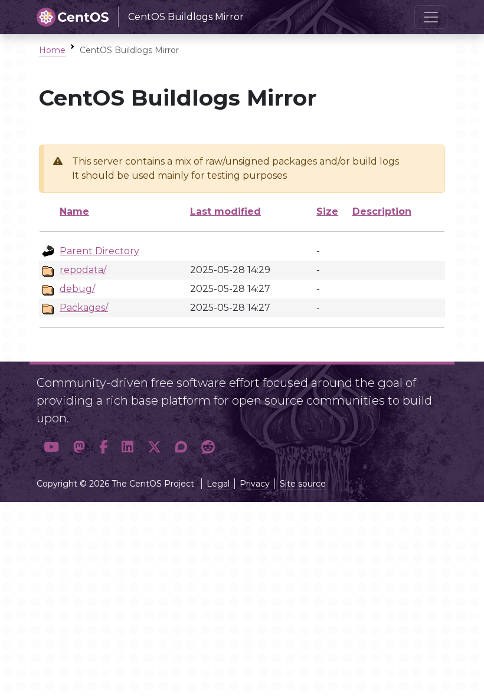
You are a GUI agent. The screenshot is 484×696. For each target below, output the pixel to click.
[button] (51, 446)
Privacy (255, 483)
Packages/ (84, 307)
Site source (303, 483)
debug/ (77, 288)
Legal (218, 483)
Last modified (225, 211)
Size (327, 211)
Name (74, 211)
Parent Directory (99, 251)
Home (52, 50)
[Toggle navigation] (430, 17)
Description (381, 211)
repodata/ (83, 269)
